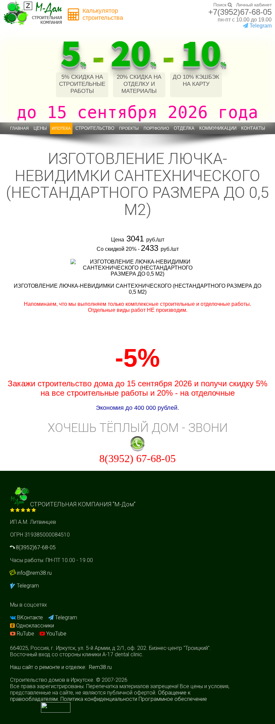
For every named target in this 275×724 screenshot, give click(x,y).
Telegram (260, 26)
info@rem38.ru (34, 573)
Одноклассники (34, 625)
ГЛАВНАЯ (19, 128)
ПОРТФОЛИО (156, 128)
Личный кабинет (254, 4)
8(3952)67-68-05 (35, 547)
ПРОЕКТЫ (129, 128)
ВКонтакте (30, 617)
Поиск (220, 4)
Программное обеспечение (173, 699)
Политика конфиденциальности (98, 699)
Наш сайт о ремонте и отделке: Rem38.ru (61, 667)
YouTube (55, 633)
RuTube (25, 633)
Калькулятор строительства (102, 14)
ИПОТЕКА (61, 128)
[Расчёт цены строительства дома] (74, 14)
